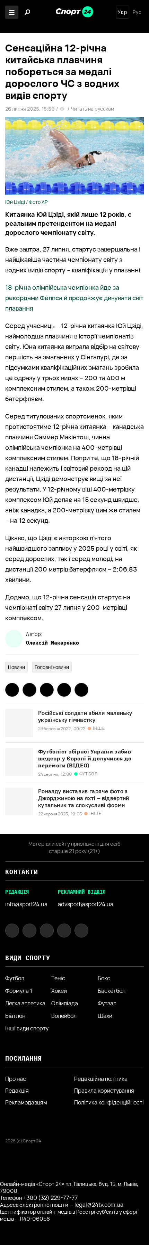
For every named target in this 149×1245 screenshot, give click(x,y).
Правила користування (104, 1090)
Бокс (104, 978)
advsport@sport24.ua (85, 904)
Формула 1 (18, 990)
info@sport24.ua (26, 904)
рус (137, 12)
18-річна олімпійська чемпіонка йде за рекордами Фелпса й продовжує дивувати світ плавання (74, 297)
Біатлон (15, 1016)
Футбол (14, 978)
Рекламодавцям (26, 1102)
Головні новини (52, 667)
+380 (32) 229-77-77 (50, 1198)
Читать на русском (92, 108)
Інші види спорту (27, 1028)
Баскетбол (111, 990)
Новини (16, 667)
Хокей (59, 990)
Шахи (105, 1016)
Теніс (58, 978)
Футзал (107, 1003)
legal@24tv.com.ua (98, 1204)
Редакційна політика (101, 1079)
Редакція (17, 1090)
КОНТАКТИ (21, 872)
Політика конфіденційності (109, 1102)
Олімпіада (64, 1003)
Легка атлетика (25, 1003)
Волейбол (64, 1016)
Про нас (15, 1079)
